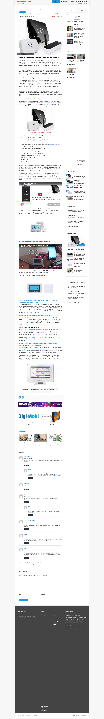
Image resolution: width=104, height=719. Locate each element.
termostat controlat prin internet (49, 389)
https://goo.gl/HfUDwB (56, 475)
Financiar (79, 1)
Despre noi (80, 3)
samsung (77, 621)
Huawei (67, 619)
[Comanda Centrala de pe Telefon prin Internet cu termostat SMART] (70, 176)
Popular (81, 10)
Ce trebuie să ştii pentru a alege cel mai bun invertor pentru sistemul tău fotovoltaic (40, 444)
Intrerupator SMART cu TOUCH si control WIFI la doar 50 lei (79, 193)
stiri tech (83, 625)
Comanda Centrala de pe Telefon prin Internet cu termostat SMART (79, 176)
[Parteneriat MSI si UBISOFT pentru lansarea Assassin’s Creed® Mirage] (70, 41)
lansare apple (72, 619)
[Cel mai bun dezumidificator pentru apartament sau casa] (70, 182)
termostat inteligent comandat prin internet (36, 329)
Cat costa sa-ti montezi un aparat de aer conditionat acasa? (24, 444)
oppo (66, 621)
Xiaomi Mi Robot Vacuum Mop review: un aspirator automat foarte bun (71, 63)
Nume (20, 589)
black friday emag (69, 617)
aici (51, 106)
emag (85, 617)
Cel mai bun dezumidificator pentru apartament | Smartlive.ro (34, 562)
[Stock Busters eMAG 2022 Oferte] (40, 404)
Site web (43, 594)
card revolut (75, 617)
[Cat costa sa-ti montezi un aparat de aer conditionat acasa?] (25, 438)
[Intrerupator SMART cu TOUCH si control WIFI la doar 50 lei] (70, 192)
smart (81, 621)
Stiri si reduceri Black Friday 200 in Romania (73, 625)
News (83, 1)
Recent (70, 10)
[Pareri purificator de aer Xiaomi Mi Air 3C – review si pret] (81, 56)
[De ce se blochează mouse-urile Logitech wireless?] (70, 23)
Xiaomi (74, 627)
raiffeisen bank (71, 621)
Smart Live (35, 715)
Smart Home (56, 1)
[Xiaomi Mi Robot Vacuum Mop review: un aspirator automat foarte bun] (71, 56)
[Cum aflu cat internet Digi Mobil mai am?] (70, 187)
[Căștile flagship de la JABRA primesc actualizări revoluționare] (70, 16)
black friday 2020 (78, 615)
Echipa (85, 715)
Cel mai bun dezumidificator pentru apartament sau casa (79, 182)
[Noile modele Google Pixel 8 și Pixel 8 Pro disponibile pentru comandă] (70, 35)
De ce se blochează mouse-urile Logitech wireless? (79, 23)
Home (20, 9)
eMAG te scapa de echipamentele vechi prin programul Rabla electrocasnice (55, 444)
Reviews (72, 1)
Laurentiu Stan (22, 16)
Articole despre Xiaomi (69, 615)
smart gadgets (35, 389)
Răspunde (26, 465)
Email (20, 594)
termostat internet (35, 392)
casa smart (26, 389)
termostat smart (46, 392)
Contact (85, 3)
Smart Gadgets (64, 1)
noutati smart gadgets (79, 619)
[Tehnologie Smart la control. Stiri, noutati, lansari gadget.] (24, 1)
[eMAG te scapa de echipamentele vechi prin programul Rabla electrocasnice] (55, 438)
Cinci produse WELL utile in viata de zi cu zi (31, 564)
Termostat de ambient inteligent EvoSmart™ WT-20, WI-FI (35, 315)
